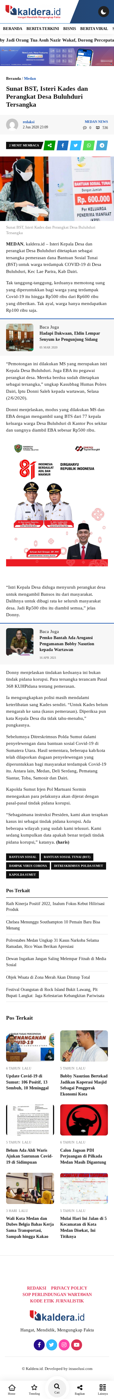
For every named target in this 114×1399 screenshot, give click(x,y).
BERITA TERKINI (42, 28)
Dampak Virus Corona (28, 865)
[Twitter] (51, 1345)
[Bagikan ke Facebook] (63, 145)
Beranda (13, 78)
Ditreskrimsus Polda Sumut (78, 865)
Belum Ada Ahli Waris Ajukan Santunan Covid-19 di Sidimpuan (29, 1156)
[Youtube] (76, 1345)
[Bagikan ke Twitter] (76, 145)
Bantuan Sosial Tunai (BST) (67, 857)
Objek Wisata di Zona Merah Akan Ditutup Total (48, 977)
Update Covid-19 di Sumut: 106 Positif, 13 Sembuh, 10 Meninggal (27, 1082)
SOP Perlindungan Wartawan (57, 1294)
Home (11, 1393)
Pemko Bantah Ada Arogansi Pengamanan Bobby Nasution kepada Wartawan (67, 643)
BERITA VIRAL (94, 28)
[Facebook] (38, 1345)
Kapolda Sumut (22, 874)
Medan (30, 78)
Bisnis (69, 28)
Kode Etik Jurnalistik (57, 1301)
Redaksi (36, 1288)
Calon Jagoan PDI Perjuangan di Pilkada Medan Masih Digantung (83, 1156)
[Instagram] (63, 1345)
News (103, 121)
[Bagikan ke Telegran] (102, 145)
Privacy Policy (69, 1288)
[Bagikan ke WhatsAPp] (89, 145)
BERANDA (12, 28)
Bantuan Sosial (22, 857)
